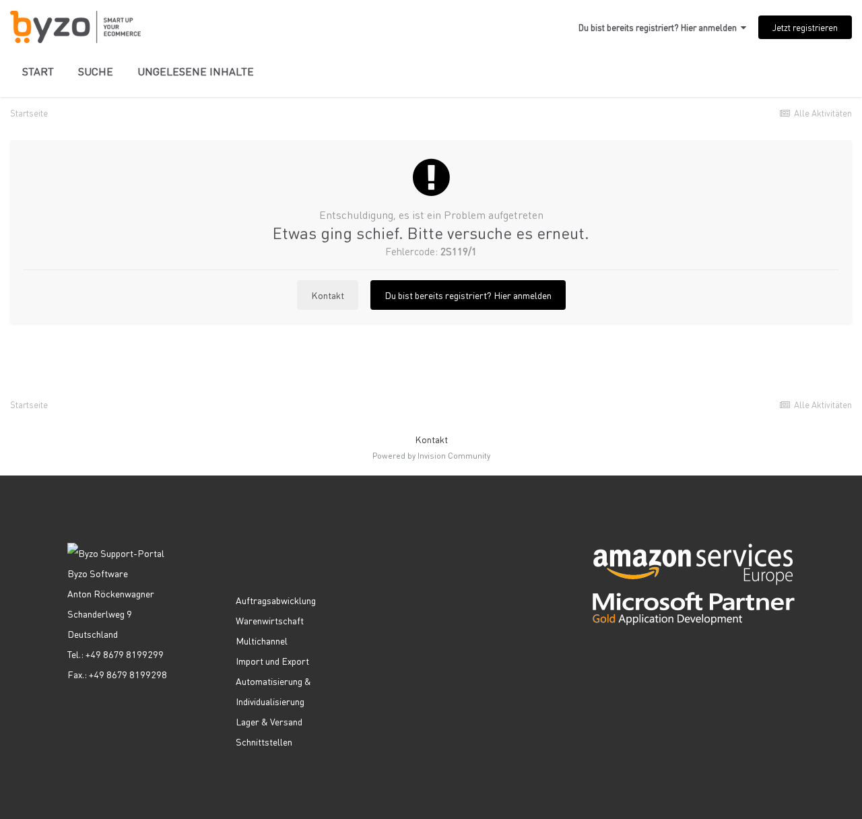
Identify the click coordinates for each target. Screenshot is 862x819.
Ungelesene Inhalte (195, 71)
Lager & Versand (269, 721)
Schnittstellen (264, 741)
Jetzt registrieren (805, 27)
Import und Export (272, 661)
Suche (95, 71)
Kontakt (327, 295)
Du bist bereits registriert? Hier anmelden (659, 27)
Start (38, 71)
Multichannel (262, 640)
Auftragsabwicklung (276, 600)
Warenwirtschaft (270, 620)
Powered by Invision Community (431, 456)
